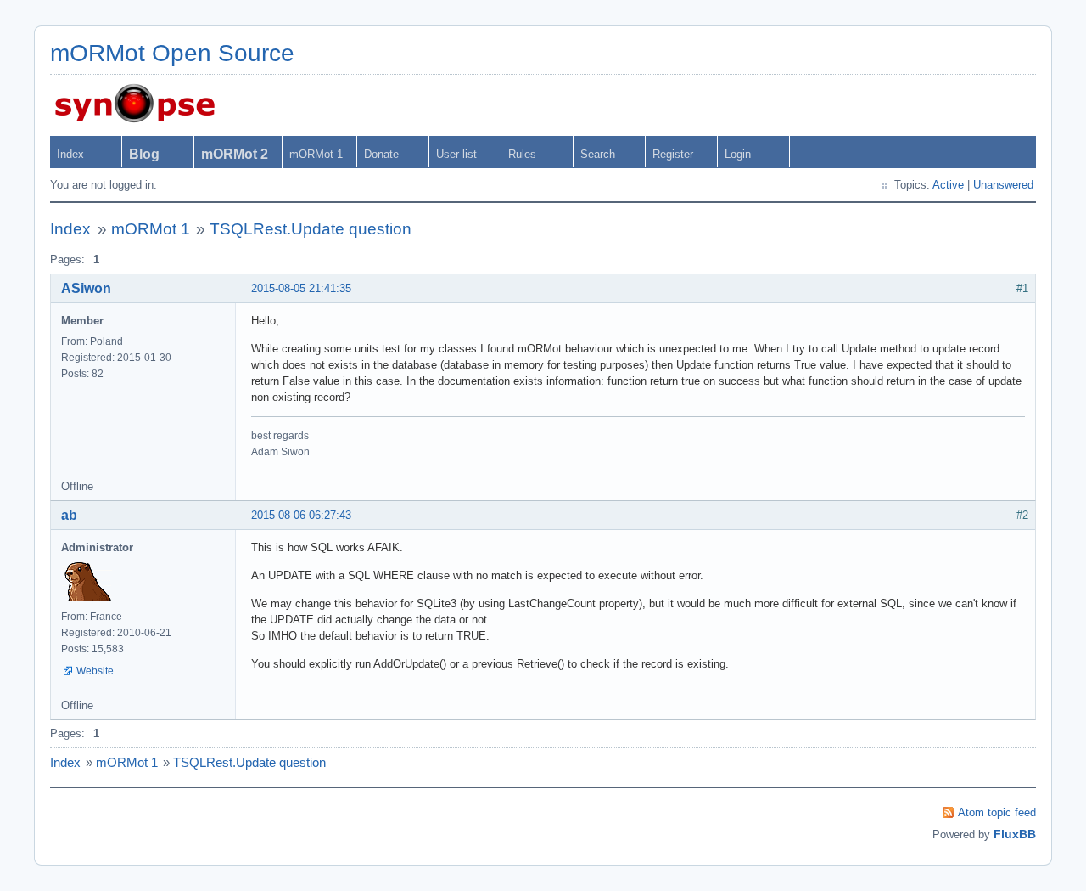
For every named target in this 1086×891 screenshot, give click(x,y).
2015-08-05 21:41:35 (301, 288)
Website (95, 671)
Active (948, 184)
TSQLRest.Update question (310, 229)
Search (597, 154)
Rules (522, 154)
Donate (381, 154)
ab (69, 515)
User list (456, 154)
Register (672, 154)
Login (738, 154)
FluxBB (1015, 834)
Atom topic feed (997, 812)
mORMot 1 (316, 154)
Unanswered (1003, 184)
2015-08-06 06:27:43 (301, 515)
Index (70, 154)
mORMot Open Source (172, 53)
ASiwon (86, 288)
